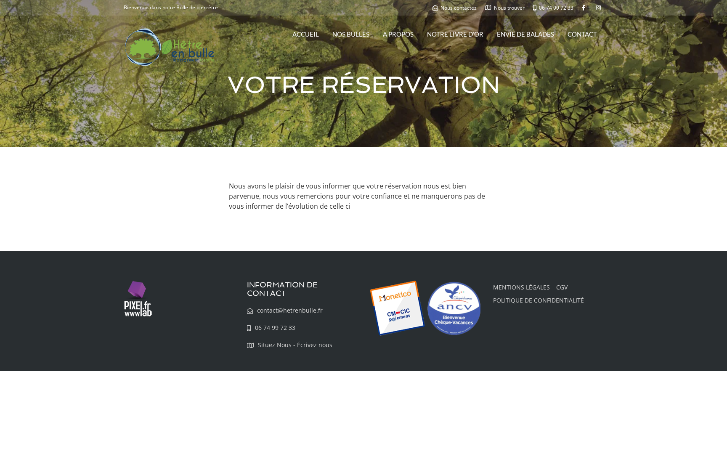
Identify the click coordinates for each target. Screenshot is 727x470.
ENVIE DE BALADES (525, 34)
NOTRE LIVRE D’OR (455, 34)
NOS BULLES (350, 34)
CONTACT (582, 34)
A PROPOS (398, 34)
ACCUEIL (305, 34)
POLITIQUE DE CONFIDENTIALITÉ (538, 300)
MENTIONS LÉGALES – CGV (530, 287)
